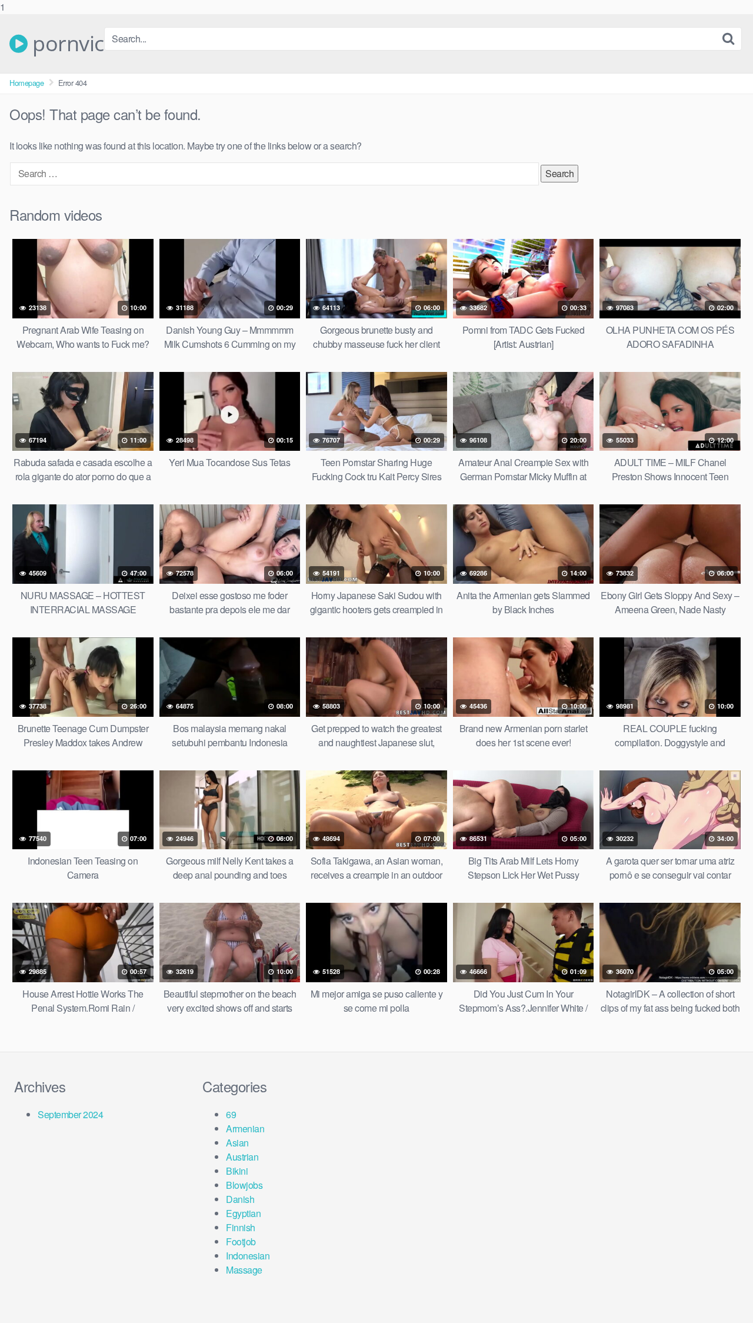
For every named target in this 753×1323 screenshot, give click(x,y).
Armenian (245, 1128)
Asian (237, 1142)
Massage (244, 1270)
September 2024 (70, 1114)
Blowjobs (244, 1185)
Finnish (240, 1227)
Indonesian (247, 1255)
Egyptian (243, 1213)
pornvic (66, 43)
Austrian (242, 1157)
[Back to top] (720, 1290)
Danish (240, 1199)
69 (231, 1114)
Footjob (241, 1241)
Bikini (237, 1171)
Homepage (26, 82)
